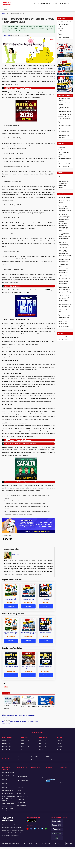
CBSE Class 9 (42, 749)
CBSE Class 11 (42, 743)
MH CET (59, 749)
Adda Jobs (19, 756)
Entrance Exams (51, 3)
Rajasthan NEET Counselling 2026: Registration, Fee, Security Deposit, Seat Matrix (64, 227)
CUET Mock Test (21, 774)
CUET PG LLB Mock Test (23, 796)
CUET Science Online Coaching (7, 778)
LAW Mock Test (20, 787)
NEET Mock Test (21, 771)
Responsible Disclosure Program (32, 843)
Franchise (48, 784)
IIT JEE (33, 774)
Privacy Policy (69, 843)
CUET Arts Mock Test (22, 785)
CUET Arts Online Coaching (6, 786)
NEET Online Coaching (8, 772)
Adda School (20, 759)
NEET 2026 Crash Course (63, 186)
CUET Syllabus (62, 149)
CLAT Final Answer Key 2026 (64, 33)
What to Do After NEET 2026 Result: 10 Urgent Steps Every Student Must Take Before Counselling (64, 299)
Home (3, 13)
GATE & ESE (34, 771)
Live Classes (63, 774)
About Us (48, 771)
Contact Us (48, 774)
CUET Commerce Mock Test (22, 781)
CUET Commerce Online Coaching (8, 782)
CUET (32, 780)
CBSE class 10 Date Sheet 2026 (64, 132)
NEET (6, 686)
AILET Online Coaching (8, 803)
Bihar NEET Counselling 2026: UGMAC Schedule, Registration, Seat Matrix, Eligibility (65, 200)
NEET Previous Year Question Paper (64, 182)
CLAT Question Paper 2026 (64, 29)
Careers (50, 780)
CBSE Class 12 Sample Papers (64, 103)
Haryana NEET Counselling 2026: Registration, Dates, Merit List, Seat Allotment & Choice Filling (65, 254)
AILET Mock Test (21, 799)
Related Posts (6, 693)
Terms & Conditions (60, 843)
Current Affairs (34, 756)
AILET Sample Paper (64, 37)
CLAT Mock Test (21, 790)
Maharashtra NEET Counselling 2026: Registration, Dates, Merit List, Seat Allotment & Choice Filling (65, 272)
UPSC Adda (49, 756)
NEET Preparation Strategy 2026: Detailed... (46, 708)
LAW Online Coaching (7, 790)
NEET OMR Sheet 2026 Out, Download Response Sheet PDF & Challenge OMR (64, 281)
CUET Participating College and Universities (65, 157)
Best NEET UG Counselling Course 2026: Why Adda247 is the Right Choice (64, 245)
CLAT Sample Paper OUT (64, 25)
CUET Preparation (63, 161)
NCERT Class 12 (6, 740)
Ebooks (62, 780)
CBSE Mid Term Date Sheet (64, 121)
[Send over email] (10, 539)
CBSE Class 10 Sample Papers (64, 99)
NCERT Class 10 (6, 746)
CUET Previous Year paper (64, 153)
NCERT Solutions (39, 3)
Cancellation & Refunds (47, 843)
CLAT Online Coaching (7, 793)
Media (47, 777)
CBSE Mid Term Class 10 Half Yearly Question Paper (65, 127)
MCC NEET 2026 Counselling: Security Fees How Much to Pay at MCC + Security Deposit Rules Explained (65, 289)
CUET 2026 (62, 147)
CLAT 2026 (59, 743)
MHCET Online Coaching (8, 796)
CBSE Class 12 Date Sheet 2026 (64, 136)
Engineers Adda (50, 759)
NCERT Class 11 (6, 743)
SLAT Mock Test (21, 802)
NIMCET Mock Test (21, 805)
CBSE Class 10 (42, 746)
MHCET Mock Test (21, 793)
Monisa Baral (7, 35)
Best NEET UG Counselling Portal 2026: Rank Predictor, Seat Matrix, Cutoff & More (65, 316)
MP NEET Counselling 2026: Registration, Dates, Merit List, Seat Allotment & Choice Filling (64, 263)
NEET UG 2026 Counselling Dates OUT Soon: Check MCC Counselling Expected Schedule (64, 218)
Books (61, 782)
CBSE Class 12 (42, 740)
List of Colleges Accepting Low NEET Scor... (11, 707)
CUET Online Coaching (8, 775)
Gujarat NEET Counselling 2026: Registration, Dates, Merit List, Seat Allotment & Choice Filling (65, 208)
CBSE (59, 3)
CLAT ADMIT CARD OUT (65, 21)
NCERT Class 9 (6, 749)
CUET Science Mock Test (22, 777)
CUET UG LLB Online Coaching (7, 809)
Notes (65, 3)
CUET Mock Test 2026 (64, 166)
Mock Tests (63, 771)
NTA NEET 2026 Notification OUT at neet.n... (29, 708)
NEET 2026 (59, 740)
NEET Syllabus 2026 (64, 179)
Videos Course (64, 777)
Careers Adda (34, 759)
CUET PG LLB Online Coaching (7, 799)
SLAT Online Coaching (7, 806)
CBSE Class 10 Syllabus (65, 111)
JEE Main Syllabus (63, 339)
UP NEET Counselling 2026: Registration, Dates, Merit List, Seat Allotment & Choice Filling (64, 237)
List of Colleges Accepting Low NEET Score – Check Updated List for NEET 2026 (64, 324)
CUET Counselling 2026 (65, 163)
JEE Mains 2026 (63, 336)
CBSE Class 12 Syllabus (65, 114)
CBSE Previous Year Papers (64, 108)
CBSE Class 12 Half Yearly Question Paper (64, 117)
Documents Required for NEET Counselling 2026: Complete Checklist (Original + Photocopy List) (65, 308)
